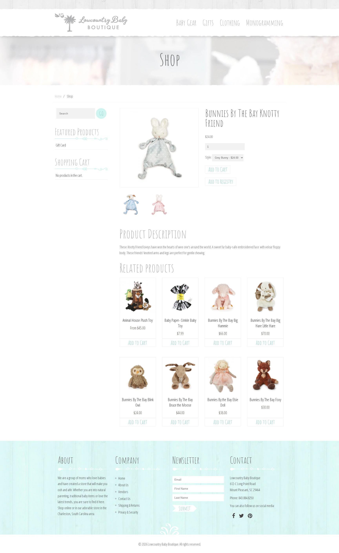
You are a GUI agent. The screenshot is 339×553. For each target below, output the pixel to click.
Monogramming (264, 22)
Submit (184, 508)
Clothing (230, 22)
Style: (208, 157)
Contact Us (124, 498)
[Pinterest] (249, 516)
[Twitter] (241, 516)
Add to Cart (217, 169)
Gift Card (61, 145)
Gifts (208, 22)
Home (58, 96)
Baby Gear (186, 22)
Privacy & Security (128, 512)
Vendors (123, 491)
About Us (123, 485)
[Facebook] (233, 516)
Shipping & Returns (129, 505)
